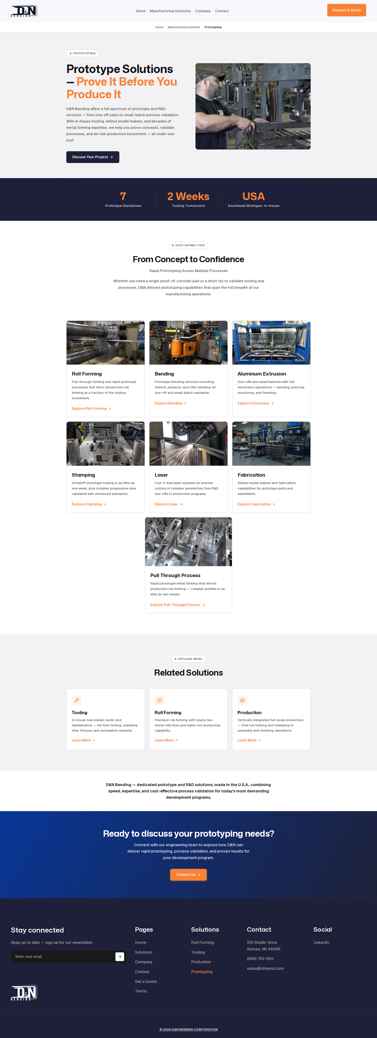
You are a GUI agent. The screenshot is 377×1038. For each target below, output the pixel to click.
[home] (24, 11)
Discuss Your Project (90, 157)
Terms (141, 991)
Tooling (198, 952)
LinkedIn (321, 942)
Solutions (144, 952)
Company (203, 11)
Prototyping (201, 971)
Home (141, 11)
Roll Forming (202, 942)
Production (201, 961)
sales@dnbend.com (265, 968)
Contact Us (185, 874)
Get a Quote (146, 981)
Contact (222, 11)
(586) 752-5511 (260, 958)
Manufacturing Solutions (170, 11)
